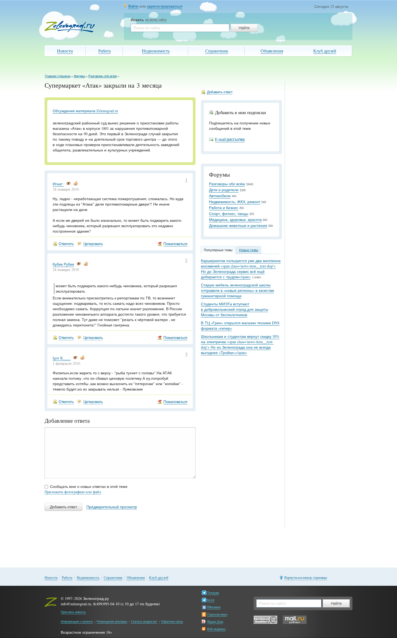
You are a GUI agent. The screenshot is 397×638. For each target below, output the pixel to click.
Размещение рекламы (112, 621)
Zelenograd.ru (70, 26)
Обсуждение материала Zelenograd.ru (85, 110)
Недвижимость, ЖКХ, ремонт (234, 201)
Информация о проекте (77, 621)
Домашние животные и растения (238, 225)
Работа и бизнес (223, 207)
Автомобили (220, 195)
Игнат (58, 183)
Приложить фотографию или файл (73, 491)
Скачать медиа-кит (144, 621)
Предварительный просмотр (111, 507)
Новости (65, 51)
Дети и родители (223, 189)
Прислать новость (73, 612)
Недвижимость (156, 51)
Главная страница (57, 76)
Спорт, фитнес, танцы (228, 213)
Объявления (272, 51)
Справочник (216, 51)
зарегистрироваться (164, 6)
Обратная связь (172, 621)
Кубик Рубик (63, 264)
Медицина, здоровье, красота (235, 219)
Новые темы (248, 250)
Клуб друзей (324, 51)
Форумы (79, 76)
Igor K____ (61, 358)
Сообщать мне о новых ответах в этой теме (88, 486)
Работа (104, 51)
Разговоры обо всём (102, 76)
